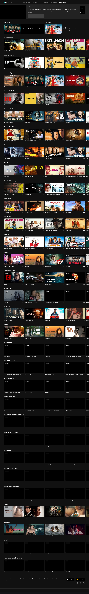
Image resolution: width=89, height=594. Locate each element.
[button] (36, 16)
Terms (36, 578)
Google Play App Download (80, 580)
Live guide (27, 2)
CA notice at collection (52, 578)
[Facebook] (81, 583)
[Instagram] (77, 583)
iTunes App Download (70, 580)
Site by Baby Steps (81, 590)
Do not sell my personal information (22, 580)
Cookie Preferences (44, 592)
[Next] (84, 44)
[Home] (8, 2)
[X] (84, 583)
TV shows (55, 2)
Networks (63, 2)
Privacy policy (42, 578)
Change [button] (83, 585)
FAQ (12, 580)
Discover (36, 2)
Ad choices (6, 580)
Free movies (45, 2)
